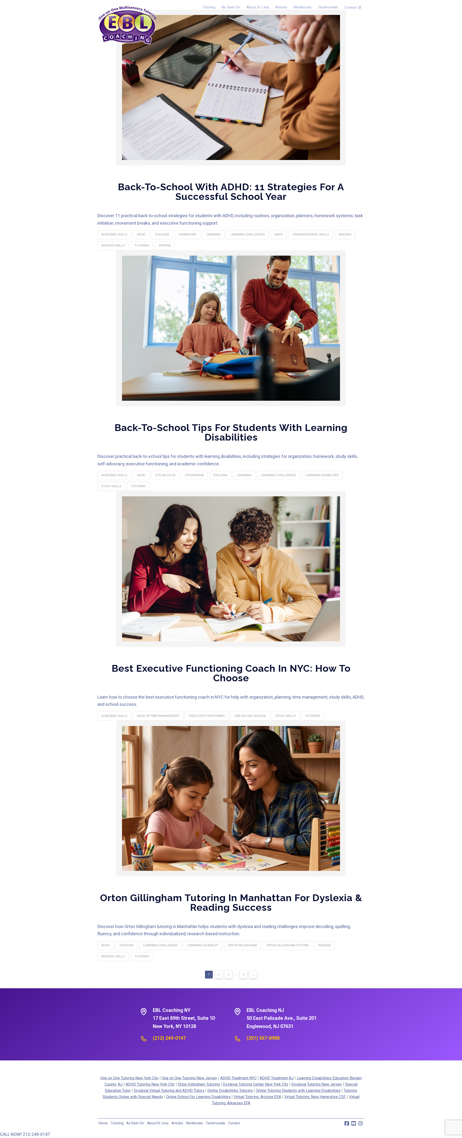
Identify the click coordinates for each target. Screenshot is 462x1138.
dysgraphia (194, 475)
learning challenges (247, 234)
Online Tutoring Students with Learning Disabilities (298, 1090)
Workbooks (194, 1123)
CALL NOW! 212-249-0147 (25, 1134)
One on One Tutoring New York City (129, 1078)
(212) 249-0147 (169, 1038)
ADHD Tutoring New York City (150, 1084)
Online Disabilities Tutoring (230, 1090)
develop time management (158, 716)
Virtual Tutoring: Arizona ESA (257, 1097)
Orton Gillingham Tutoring (199, 1084)
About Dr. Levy (158, 1123)
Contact (234, 1123)
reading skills (113, 245)
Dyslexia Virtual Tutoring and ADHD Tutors (169, 1090)
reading (345, 234)
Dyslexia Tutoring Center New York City (255, 1084)
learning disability (202, 945)
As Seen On (135, 1123)
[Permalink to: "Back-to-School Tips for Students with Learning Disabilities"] (231, 328)
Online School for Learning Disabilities (198, 1097)
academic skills (114, 234)
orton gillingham (242, 945)
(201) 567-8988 (263, 1038)
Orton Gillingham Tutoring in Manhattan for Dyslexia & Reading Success (231, 902)
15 (243, 974)
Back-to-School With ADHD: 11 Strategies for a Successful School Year (231, 191)
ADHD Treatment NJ (277, 1078)
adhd (141, 234)
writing (165, 245)
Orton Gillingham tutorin (287, 945)
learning (213, 234)
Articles (177, 1123)
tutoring (142, 245)
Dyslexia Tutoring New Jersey (316, 1084)
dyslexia (162, 234)
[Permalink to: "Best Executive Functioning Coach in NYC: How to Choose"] (231, 568)
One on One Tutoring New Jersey (189, 1078)
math (279, 234)
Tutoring (117, 1123)
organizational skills (311, 234)
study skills (111, 486)
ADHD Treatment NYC (238, 1078)
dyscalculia (165, 475)
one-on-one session (250, 716)
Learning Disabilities (322, 475)
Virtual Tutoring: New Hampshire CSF (315, 1097)
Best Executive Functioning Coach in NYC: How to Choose (231, 673)
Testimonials (215, 1123)
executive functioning (207, 716)
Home (103, 1123)
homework (187, 234)
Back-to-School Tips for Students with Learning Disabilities (231, 432)
